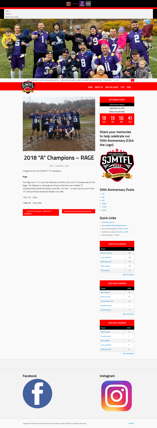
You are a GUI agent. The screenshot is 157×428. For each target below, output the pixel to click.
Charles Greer (106, 336)
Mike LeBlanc (105, 266)
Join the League (111, 87)
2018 (51, 166)
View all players (128, 274)
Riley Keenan (105, 292)
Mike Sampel (105, 332)
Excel (126, 228)
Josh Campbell (106, 257)
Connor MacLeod (107, 301)
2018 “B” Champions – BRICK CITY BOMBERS (37, 212)
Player (103, 249)
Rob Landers (105, 340)
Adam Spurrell (106, 261)
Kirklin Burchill (106, 349)
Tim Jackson (105, 270)
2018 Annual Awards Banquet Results (79, 211)
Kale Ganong (105, 296)
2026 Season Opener (117, 104)
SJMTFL (131, 423)
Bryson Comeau (106, 253)
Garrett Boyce (106, 310)
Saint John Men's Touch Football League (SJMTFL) (43, 80)
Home (90, 87)
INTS (129, 328)
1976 (122, 87)
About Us (99, 87)
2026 (129, 87)
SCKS (129, 288)
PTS (129, 249)
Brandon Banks (106, 305)
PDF (120, 228)
